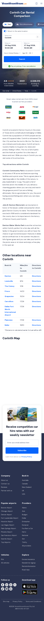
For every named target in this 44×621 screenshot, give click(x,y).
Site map (6, 601)
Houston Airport (7, 521)
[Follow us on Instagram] (6, 585)
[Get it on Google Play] (29, 592)
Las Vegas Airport (7, 525)
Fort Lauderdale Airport (9, 518)
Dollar (24, 518)
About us (4, 480)
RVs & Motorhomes (26, 24)
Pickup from (7, 10)
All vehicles (5, 563)
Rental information (28, 566)
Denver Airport (6, 515)
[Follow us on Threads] (10, 585)
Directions (36, 276)
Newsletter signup (29, 563)
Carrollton (9, 301)
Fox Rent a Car (27, 528)
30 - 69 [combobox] (26, 53)
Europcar (25, 525)
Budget (24, 515)
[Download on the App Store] (29, 586)
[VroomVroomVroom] (14, 3)
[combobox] (18, 37)
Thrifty (24, 542)
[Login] (36, 3)
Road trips (26, 570)
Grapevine (9, 296)
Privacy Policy (26, 457)
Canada (25, 484)
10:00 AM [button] (9, 48)
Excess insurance (28, 559)
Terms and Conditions (33, 601)
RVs (2, 559)
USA (23, 494)
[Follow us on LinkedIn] (10, 589)
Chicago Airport (7, 511)
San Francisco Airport (9, 535)
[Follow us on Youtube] (6, 589)
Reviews (4, 487)
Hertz (24, 532)
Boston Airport (6, 508)
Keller (7, 325)
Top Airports (5, 542)
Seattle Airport (6, 539)
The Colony (9, 286)
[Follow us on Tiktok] (2, 589)
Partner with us (6, 491)
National (25, 535)
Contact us (5, 484)
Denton (8, 276)
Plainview (8, 320)
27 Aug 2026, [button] (29, 45)
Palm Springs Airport (8, 528)
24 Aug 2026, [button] (10, 45)
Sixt (23, 539)
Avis (23, 511)
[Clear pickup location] (37, 37)
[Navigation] (41, 3)
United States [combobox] (11, 53)
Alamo (24, 508)
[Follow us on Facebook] (2, 585)
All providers (26, 546)
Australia (25, 480)
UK (23, 491)
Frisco (7, 291)
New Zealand (26, 487)
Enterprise (26, 521)
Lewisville (9, 281)
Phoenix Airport (6, 532)
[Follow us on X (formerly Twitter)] (14, 585)
